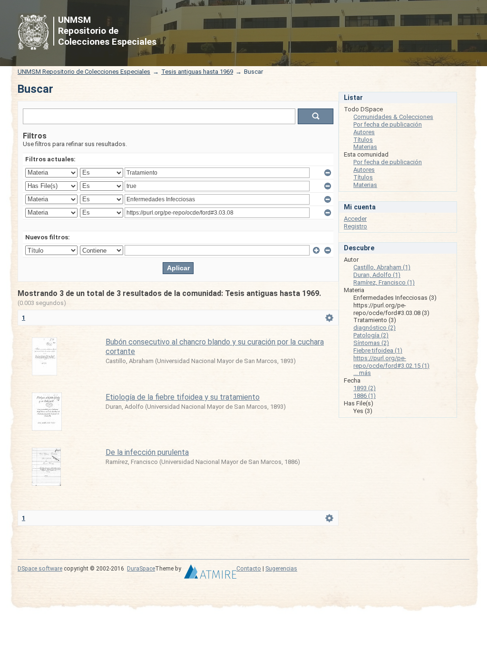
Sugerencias (281, 568)
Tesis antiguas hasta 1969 (197, 71)
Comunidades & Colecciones (393, 116)
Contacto (248, 568)
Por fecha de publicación (387, 124)
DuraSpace (141, 568)
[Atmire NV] (210, 574)
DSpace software (40, 568)
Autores (364, 132)
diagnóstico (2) (374, 327)
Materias (365, 146)
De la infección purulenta (147, 452)
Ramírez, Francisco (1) (384, 282)
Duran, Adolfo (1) (376, 274)
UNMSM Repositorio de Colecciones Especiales (84, 71)
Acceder (355, 218)
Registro (355, 226)
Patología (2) (371, 335)
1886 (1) (364, 395)
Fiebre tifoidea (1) (377, 350)
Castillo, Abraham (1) (381, 267)
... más (362, 372)
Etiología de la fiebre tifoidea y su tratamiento (183, 397)
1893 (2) (364, 388)
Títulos (363, 139)
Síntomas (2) (371, 342)
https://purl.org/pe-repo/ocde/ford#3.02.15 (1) (391, 362)
